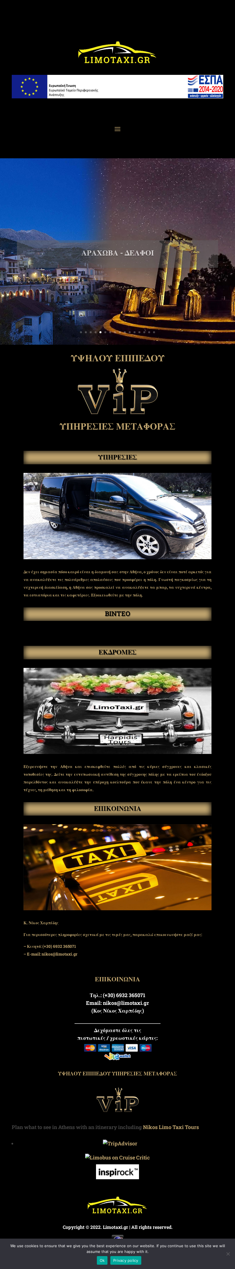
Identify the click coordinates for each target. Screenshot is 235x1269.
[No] (228, 1254)
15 (149, 332)
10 (125, 332)
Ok (102, 1260)
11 (130, 332)
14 (144, 332)
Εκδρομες (117, 652)
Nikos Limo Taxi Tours (171, 1127)
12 (135, 332)
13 (139, 332)
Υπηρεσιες (117, 457)
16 (154, 332)
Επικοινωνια (117, 808)
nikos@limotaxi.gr (59, 954)
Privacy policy (125, 1260)
